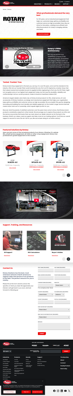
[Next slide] (68, 175)
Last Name (59, 267)
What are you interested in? (48, 314)
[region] (23, 387)
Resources (39, 363)
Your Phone (60, 275)
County (43, 299)
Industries (6, 357)
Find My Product (65, 366)
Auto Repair (5, 359)
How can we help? (45, 306)
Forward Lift (28, 361)
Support (39, 357)
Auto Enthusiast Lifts (18, 363)
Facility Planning (40, 365)
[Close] (42, 381)
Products (17, 357)
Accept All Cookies (37, 392)
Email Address (44, 275)
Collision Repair (6, 361)
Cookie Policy (7, 388)
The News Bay (64, 357)
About (62, 360)
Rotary (27, 359)
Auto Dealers (5, 363)
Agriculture (5, 379)
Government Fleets (7, 369)
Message (40, 321)
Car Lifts (16, 359)
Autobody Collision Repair (18, 366)
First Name (43, 267)
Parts (15, 375)
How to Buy (63, 368)
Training (39, 359)
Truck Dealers (6, 365)
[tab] (37, 4)
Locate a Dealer (43, 34)
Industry (56, 282)
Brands (28, 357)
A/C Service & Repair (18, 368)
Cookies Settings (9, 392)
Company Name (44, 282)
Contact (63, 363)
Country (43, 291)
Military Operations (7, 371)
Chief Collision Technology (29, 366)
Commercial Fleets (7, 373)
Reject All (26, 392)
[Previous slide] (64, 175)
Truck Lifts (16, 361)
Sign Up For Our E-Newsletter (34, 351)
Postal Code (60, 299)
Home (4, 9)
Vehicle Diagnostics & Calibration (19, 371)
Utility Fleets (5, 375)
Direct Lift (28, 363)
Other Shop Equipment (19, 373)
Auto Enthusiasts (6, 377)
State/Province (59, 291)
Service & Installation (41, 361)
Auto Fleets (5, 367)
